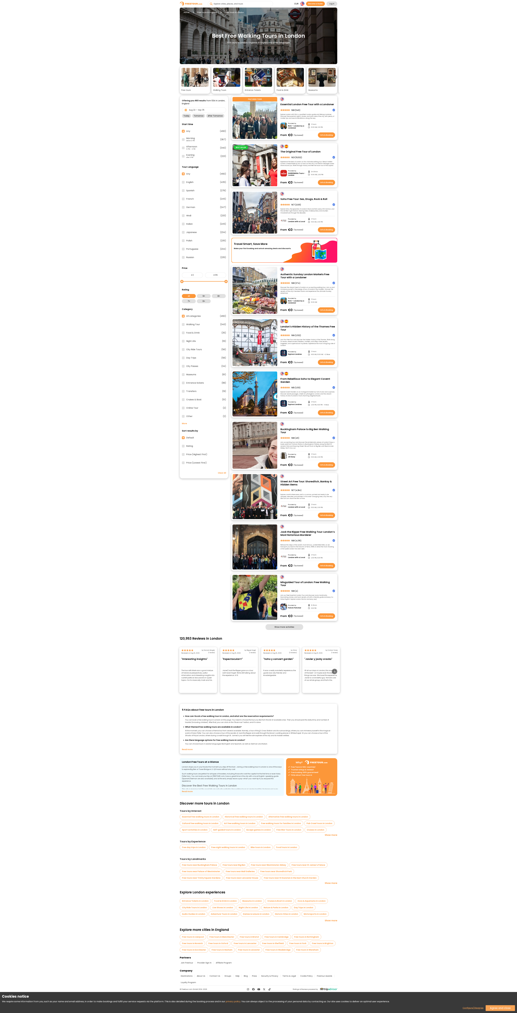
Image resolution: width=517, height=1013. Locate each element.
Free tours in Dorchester (194, 949)
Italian (206, 224)
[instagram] (248, 989)
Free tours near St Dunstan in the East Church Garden (290, 878)
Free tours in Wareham (307, 949)
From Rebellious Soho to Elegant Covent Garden (305, 380)
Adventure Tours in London (224, 914)
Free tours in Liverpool (193, 937)
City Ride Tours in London (194, 907)
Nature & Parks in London (276, 907)
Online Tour (206, 408)
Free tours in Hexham (222, 949)
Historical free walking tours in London (244, 816)
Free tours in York (297, 943)
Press (254, 976)
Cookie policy (306, 976)
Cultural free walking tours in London (200, 823)
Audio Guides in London (193, 914)
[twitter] (264, 989)
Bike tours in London (260, 847)
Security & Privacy (269, 976)
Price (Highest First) (196, 454)
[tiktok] (269, 989)
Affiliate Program (224, 962)
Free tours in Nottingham (306, 937)
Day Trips (206, 358)
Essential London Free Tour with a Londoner (307, 104)
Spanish (206, 190)
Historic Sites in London (286, 914)
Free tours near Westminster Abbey (268, 865)
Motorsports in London (315, 914)
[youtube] (258, 989)
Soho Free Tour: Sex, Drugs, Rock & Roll (303, 199)
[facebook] (253, 989)
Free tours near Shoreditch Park (276, 871)
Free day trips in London (194, 847)
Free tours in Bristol (249, 937)
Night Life (206, 341)
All (189, 296)
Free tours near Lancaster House (242, 878)
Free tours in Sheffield (273, 943)
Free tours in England (207, 12)
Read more (187, 749)
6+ (204, 301)
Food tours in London (286, 847)
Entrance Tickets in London (195, 901)
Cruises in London (315, 829)
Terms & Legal (289, 976)
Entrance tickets (206, 383)
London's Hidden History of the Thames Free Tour (307, 328)
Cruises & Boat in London (279, 901)
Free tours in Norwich (192, 943)
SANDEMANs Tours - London (296, 174)
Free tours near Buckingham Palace (199, 865)
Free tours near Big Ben (234, 865)
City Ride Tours (206, 349)
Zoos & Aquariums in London (312, 901)
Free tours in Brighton (322, 943)
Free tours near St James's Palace (308, 865)
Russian (206, 257)
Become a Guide (315, 4)
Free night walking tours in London (228, 847)
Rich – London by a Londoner (296, 127)
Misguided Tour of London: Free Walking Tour (305, 584)
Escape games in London (258, 829)
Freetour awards (324, 976)
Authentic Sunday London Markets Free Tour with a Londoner (304, 276)
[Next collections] (335, 77)
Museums (206, 374)
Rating (189, 446)
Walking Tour (206, 324)
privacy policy (233, 1001)
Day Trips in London (303, 907)
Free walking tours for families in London (281, 823)
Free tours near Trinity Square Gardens (201, 878)
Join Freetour (187, 962)
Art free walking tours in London (239, 823)
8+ (219, 296)
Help (237, 976)
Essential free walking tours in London (200, 816)
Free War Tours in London (288, 829)
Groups (227, 976)
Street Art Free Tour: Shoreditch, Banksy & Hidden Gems (306, 483)
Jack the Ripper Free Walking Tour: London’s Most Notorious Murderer (307, 533)
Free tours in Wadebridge (278, 949)
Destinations (187, 976)
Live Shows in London (222, 907)
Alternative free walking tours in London (288, 816)
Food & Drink (206, 332)
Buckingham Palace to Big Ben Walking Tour (304, 431)
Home (186, 12)
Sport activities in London (194, 829)
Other (206, 416)
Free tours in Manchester (221, 937)
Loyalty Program (188, 982)
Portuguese (206, 249)
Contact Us (214, 976)
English (206, 182)
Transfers (206, 391)
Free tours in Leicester (249, 949)
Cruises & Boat (206, 399)
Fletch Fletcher (294, 608)
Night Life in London (248, 907)
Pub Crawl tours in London (319, 823)
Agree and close (500, 1008)
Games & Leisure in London (256, 914)
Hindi (206, 215)
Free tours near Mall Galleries (240, 871)
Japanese (206, 232)
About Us (201, 976)
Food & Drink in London (225, 901)
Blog (246, 976)
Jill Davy (291, 457)
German (206, 207)
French (206, 199)
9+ (204, 296)
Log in (331, 4)
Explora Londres (295, 354)
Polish (206, 240)
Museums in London (252, 901)
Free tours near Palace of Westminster (201, 871)
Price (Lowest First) (196, 462)
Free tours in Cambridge (277, 937)
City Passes (206, 366)
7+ (189, 301)
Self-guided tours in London (227, 829)
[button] (195, 80)
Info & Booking (326, 135)
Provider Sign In (204, 962)
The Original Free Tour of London (300, 151)
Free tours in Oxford (218, 943)
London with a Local (296, 222)
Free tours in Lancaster (245, 943)
